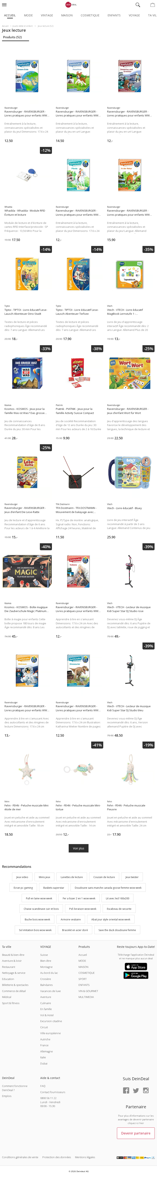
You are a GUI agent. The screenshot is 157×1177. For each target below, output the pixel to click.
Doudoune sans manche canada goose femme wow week (108, 888)
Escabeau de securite (119, 909)
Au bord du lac (49, 973)
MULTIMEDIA (86, 997)
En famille (46, 1009)
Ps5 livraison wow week (82, 909)
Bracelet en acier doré (75, 930)
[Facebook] (126, 1091)
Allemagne (46, 1051)
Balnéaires (46, 985)
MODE (82, 961)
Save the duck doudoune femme (117, 930)
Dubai (43, 1063)
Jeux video (22, 877)
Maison (67, 15)
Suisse (44, 955)
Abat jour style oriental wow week (110, 919)
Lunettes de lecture (72, 877)
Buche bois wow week (37, 919)
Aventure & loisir (12, 961)
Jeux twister (132, 877)
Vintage (47, 15)
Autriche (45, 1039)
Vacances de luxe (50, 991)
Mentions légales (85, 1157)
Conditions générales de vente (20, 1157)
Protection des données (56, 1157)
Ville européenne (50, 1033)
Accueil (10, 15)
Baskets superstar (53, 888)
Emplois (6, 1096)
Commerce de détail (14, 991)
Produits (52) (12, 37)
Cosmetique (90, 15)
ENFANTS (84, 985)
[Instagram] (146, 1091)
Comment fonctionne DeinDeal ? (14, 1088)
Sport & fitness (10, 1003)
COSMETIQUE (86, 973)
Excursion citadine (51, 1021)
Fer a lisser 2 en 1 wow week (79, 898)
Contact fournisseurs (52, 1092)
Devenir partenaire (135, 1133)
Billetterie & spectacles (15, 985)
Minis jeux (44, 877)
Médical (6, 997)
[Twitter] (136, 1091)
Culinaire (45, 1003)
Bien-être (45, 961)
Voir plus (78, 848)
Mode (28, 15)
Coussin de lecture (104, 877)
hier (141, 1123)
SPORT (82, 979)
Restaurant (8, 967)
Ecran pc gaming (23, 888)
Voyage (134, 15)
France (44, 1045)
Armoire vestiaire (71, 919)
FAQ (42, 1086)
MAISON (83, 967)
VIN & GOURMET (88, 991)
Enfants (114, 15)
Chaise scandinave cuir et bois (41, 909)
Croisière (45, 979)
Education (8, 979)
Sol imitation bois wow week (35, 930)
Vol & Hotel (47, 1015)
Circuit (44, 1027)
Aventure (45, 997)
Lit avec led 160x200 (117, 898)
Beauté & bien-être (13, 955)
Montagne (46, 967)
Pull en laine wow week (39, 898)
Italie (43, 1057)
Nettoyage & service (13, 973)
